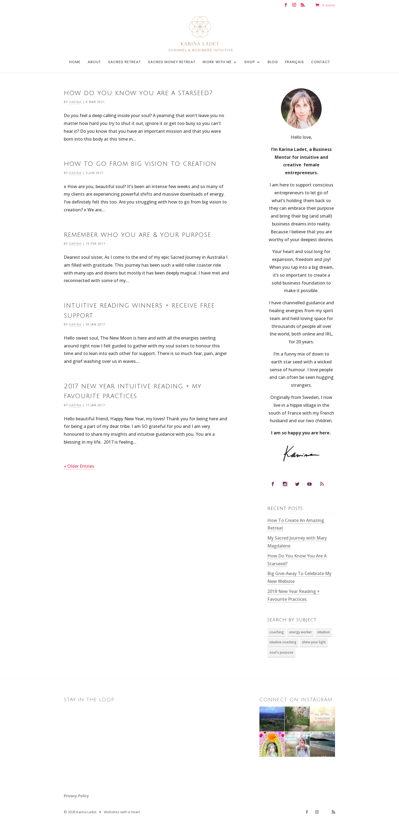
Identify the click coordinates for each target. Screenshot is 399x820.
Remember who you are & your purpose (137, 234)
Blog (273, 62)
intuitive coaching (283, 642)
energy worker (300, 632)
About (94, 62)
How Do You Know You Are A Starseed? (138, 92)
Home (75, 62)
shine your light (314, 642)
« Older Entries (79, 466)
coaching (277, 632)
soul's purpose (281, 652)
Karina (75, 102)
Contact (320, 62)
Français (294, 62)
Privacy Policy (76, 795)
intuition (323, 632)
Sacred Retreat (124, 62)
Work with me (217, 62)
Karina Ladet (86, 811)
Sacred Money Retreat (171, 62)
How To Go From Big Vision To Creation (140, 163)
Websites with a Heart (122, 811)
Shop (249, 62)
